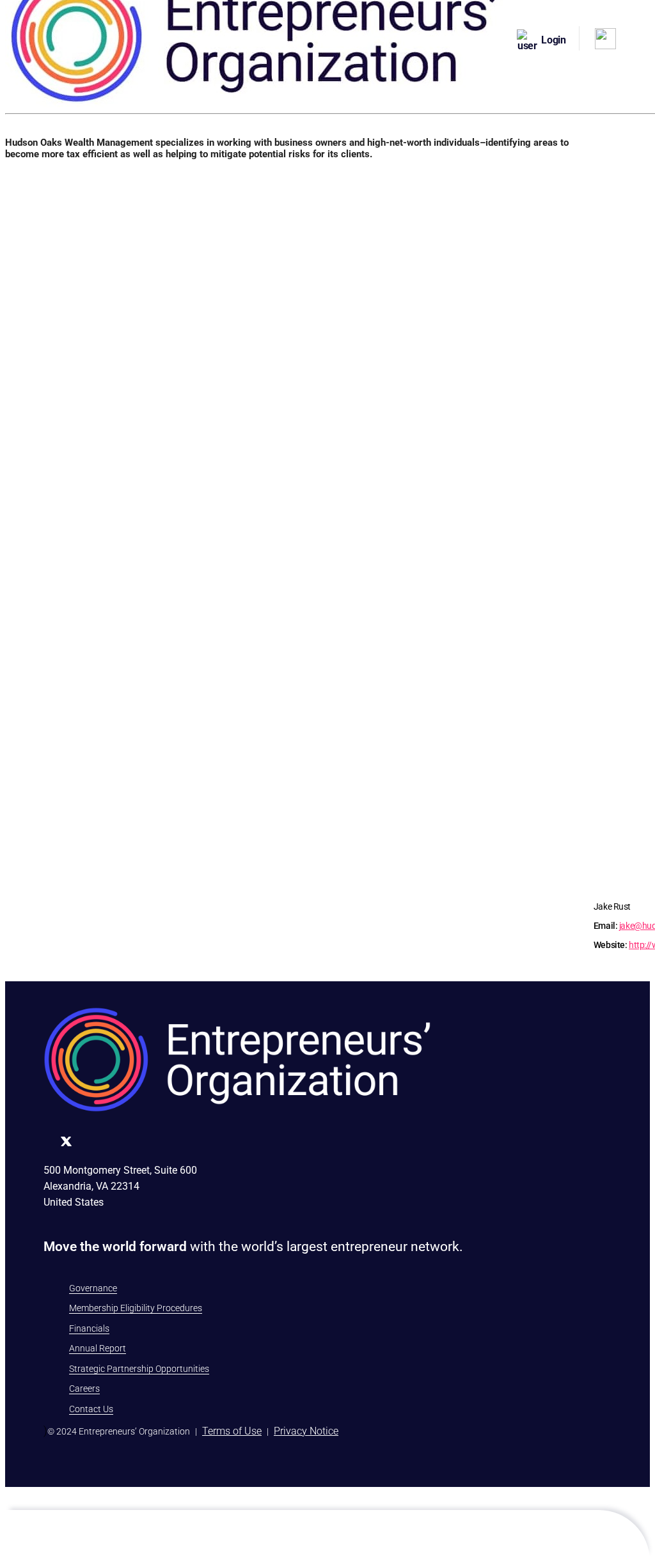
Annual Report (97, 1348)
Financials (89, 1328)
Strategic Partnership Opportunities (139, 1369)
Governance (93, 1288)
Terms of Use (232, 1431)
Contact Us (91, 1409)
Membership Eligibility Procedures (135, 1308)
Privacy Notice (306, 1431)
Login (553, 40)
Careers (84, 1388)
